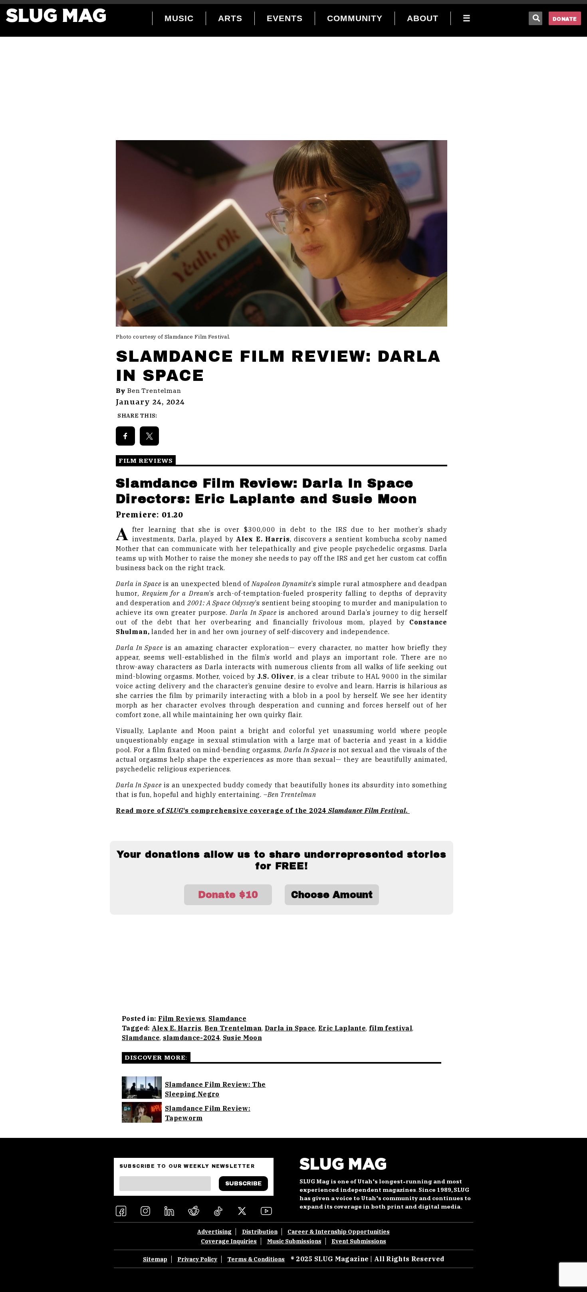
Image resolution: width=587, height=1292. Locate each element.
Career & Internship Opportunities (339, 1231)
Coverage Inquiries (229, 1241)
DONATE (565, 19)
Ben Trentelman (154, 391)
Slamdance (227, 1019)
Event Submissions (358, 1241)
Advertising (214, 1231)
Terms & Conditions (256, 1259)
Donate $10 (228, 895)
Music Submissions (294, 1241)
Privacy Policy (197, 1259)
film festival (390, 1028)
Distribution (260, 1231)
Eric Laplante (342, 1028)
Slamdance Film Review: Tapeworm (207, 1113)
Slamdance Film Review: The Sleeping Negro (215, 1089)
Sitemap (155, 1259)
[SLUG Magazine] (56, 15)
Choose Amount (332, 895)
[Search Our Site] (535, 18)
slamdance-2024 (191, 1038)
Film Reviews (182, 1019)
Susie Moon (242, 1038)
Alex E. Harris (176, 1028)
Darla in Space (290, 1028)
